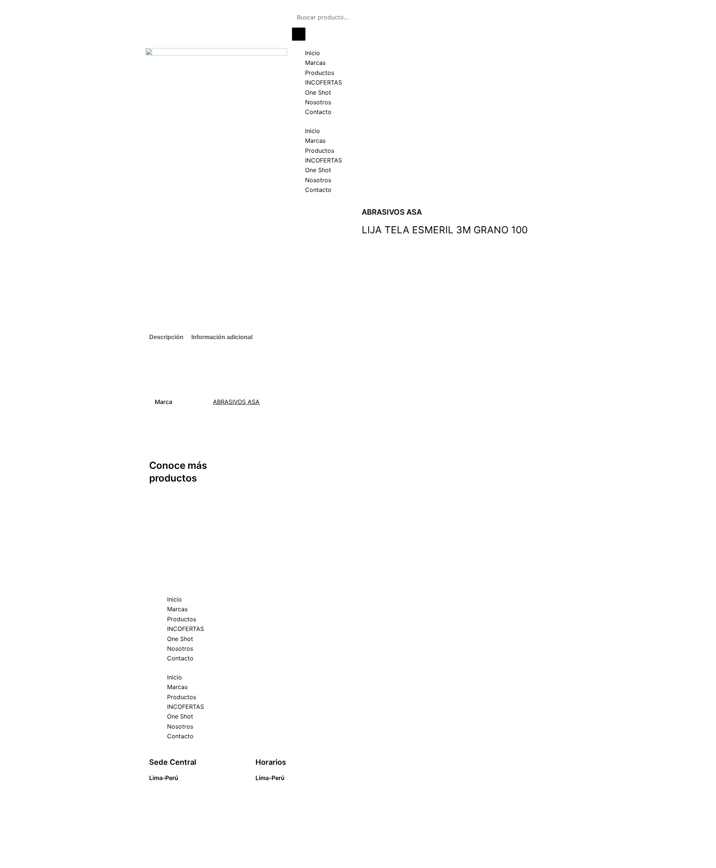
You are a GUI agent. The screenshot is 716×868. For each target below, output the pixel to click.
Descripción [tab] (166, 337)
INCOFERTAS (323, 82)
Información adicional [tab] (221, 337)
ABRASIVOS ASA (236, 401)
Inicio (312, 53)
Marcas (315, 62)
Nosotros (318, 102)
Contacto (318, 112)
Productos (319, 72)
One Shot (318, 92)
